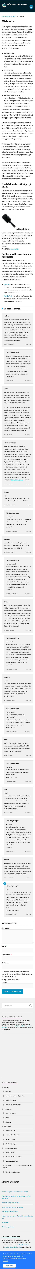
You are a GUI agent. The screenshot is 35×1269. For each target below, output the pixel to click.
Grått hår (8, 1091)
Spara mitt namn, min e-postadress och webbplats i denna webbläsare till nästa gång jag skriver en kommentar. (17, 974)
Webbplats (5, 963)
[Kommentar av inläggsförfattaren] (4, 883)
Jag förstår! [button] (9, 1265)
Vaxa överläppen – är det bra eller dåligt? (15, 1192)
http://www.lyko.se (17, 480)
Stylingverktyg (10, 16)
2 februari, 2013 (11, 531)
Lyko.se (6, 284)
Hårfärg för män (11, 1100)
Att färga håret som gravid (10, 1202)
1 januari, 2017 (9, 878)
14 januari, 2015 (11, 731)
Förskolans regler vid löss (10, 1211)
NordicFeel (8, 296)
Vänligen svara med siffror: (11, 979)
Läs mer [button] (5, 1261)
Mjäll (7, 1117)
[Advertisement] (17, 1056)
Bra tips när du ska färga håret (15, 1096)
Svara (29, 344)
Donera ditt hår (10, 1139)
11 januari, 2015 (9, 700)
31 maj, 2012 (8, 484)
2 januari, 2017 (11, 914)
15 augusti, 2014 (12, 669)
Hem (3, 16)
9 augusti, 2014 (9, 630)
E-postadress (6, 954)
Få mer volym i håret (12, 1161)
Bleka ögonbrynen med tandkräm (12, 1207)
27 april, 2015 (11, 781)
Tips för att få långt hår (13, 1172)
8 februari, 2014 (11, 593)
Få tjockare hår (10, 1152)
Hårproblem (8, 1109)
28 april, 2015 (8, 812)
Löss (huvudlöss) (11, 1113)
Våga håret (5, 1222)
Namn (4, 946)
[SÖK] (30, 1005)
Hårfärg (6, 1087)
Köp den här (14, 249)
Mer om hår (7, 1126)
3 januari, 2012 (9, 344)
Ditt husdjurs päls (11, 1144)
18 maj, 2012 (10, 380)
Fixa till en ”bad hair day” (13, 1156)
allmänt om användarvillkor (13, 1247)
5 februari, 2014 (9, 552)
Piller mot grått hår (8, 1227)
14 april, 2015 (8, 755)
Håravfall (8, 1122)
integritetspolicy (23, 1245)
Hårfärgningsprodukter (13, 1104)
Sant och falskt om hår (13, 1135)
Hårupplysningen (17, 4)
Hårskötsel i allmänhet (11, 1148)
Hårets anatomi (10, 1130)
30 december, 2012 (10, 505)
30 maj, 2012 (8, 434)
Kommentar (6, 928)
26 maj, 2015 (10, 851)
